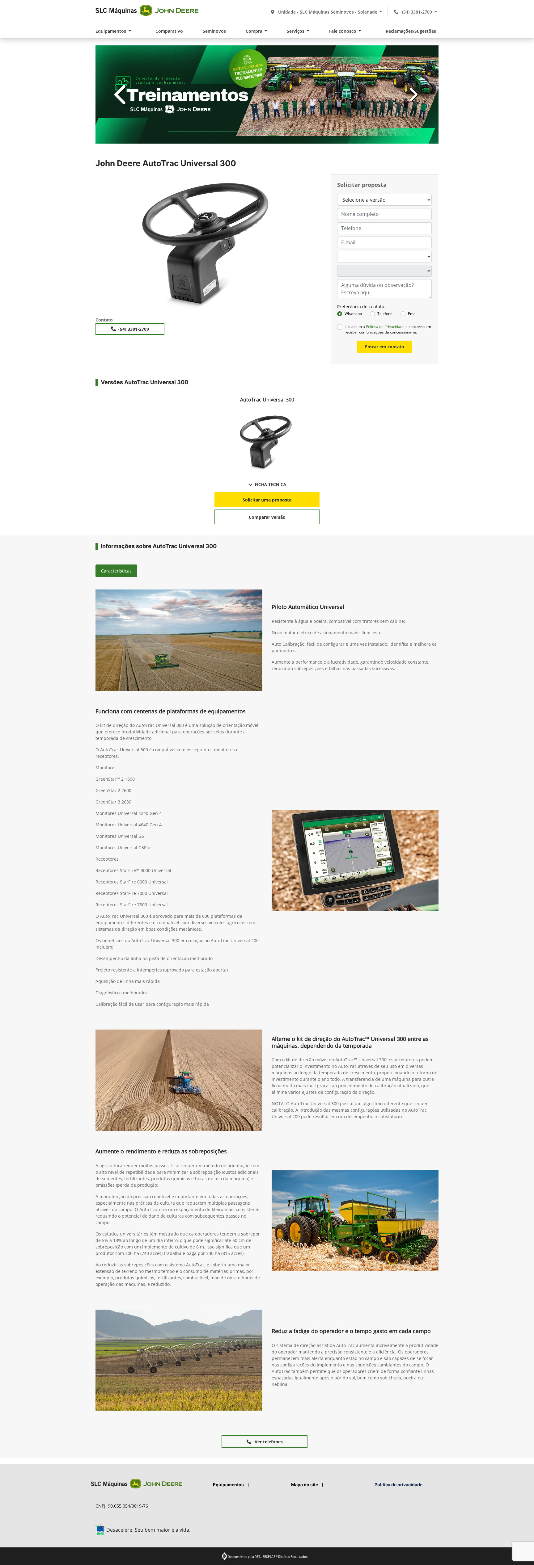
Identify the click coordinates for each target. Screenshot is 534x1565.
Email (412, 313)
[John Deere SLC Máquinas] (146, 10)
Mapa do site (304, 1484)
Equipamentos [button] (111, 31)
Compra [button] (255, 31)
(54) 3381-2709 (417, 12)
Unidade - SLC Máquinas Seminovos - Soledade (328, 12)
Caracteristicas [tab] (116, 571)
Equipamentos (228, 1484)
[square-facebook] (390, 1531)
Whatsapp (353, 313)
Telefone (384, 313)
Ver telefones (268, 1442)
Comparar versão (267, 517)
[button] (121, 94)
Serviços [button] (296, 31)
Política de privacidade (398, 1484)
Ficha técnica (270, 484)
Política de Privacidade (385, 326)
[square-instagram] (404, 1531)
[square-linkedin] (432, 1531)
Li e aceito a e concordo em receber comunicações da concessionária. (388, 329)
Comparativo (169, 31)
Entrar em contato (384, 347)
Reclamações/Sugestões (411, 31)
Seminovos (214, 31)
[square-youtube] (418, 1531)
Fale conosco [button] (343, 31)
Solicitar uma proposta (267, 500)
